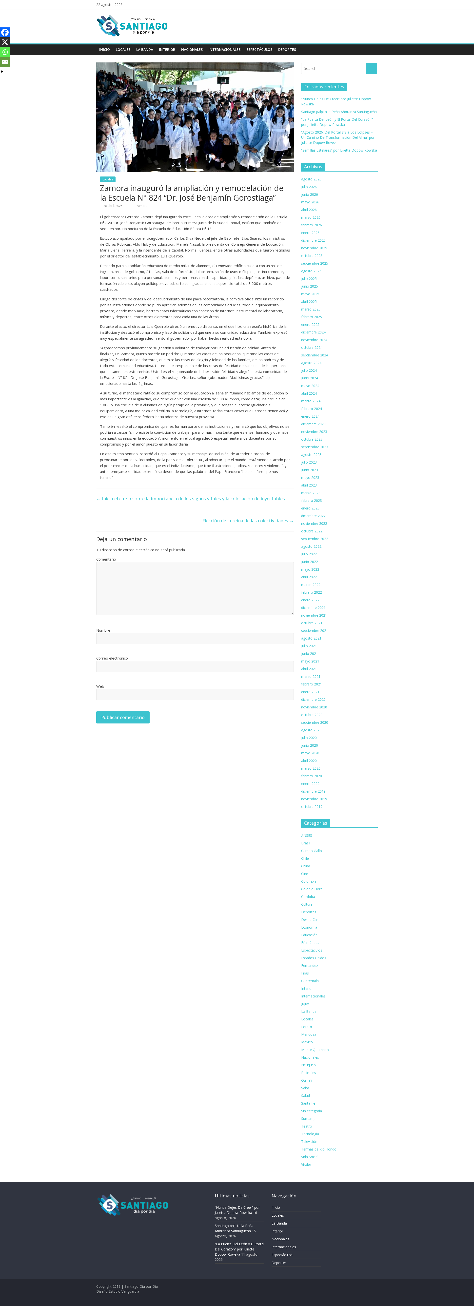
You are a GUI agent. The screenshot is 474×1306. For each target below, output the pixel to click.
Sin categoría (311, 1111)
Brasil (305, 843)
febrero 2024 (311, 408)
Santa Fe (308, 1103)
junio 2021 (309, 653)
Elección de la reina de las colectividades (248, 521)
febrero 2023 (311, 500)
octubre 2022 (311, 531)
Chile (305, 858)
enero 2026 (310, 232)
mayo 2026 (310, 202)
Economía (309, 927)
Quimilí (306, 1080)
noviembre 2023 (314, 431)
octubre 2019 (311, 806)
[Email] (5, 62)
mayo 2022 (310, 569)
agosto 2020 (311, 730)
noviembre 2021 (314, 615)
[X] (5, 42)
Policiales (308, 1072)
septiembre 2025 (314, 263)
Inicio (104, 49)
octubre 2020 (311, 714)
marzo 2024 (310, 401)
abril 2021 (309, 668)
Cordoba (308, 896)
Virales (306, 1164)
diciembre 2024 (313, 332)
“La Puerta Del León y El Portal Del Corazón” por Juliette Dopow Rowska (239, 1249)
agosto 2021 (311, 638)
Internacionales (224, 49)
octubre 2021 (311, 623)
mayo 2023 (310, 477)
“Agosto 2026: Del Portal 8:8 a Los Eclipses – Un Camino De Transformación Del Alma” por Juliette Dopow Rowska (338, 137)
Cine (304, 873)
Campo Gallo (311, 850)
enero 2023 (310, 508)
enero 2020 (310, 783)
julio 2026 (309, 186)
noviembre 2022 (314, 523)
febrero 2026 (311, 225)
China (305, 866)
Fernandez (309, 965)
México (307, 1042)
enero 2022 (310, 600)
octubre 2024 (311, 347)
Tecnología (310, 1133)
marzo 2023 (310, 492)
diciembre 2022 (313, 515)
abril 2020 (309, 760)
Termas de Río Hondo (318, 1149)
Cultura (307, 904)
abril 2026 (309, 209)
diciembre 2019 (313, 791)
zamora (142, 206)
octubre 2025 (311, 255)
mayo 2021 (310, 661)
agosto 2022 (311, 546)
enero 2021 (310, 691)
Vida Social (309, 1156)
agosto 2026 (311, 179)
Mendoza (308, 1034)
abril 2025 (309, 301)
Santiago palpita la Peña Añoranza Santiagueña (339, 111)
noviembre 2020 (314, 707)
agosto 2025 (311, 271)
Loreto (306, 1026)
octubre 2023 (311, 439)
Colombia (308, 881)
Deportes (287, 49)
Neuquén (308, 1065)
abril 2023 (309, 485)
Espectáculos (259, 49)
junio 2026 (309, 194)
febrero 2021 (311, 684)
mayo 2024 (310, 385)
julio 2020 (309, 737)
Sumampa (309, 1118)
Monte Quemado (315, 1049)
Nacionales (192, 49)
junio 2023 (309, 470)
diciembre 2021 (313, 607)
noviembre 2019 (314, 799)
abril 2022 (309, 577)
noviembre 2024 (314, 339)
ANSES (306, 835)
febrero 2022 (311, 592)
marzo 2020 (310, 768)
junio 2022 (309, 561)
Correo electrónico (112, 658)
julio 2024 (309, 370)
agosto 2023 (311, 454)
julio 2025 (309, 278)
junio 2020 (309, 745)
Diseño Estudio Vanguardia (117, 1291)
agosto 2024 (311, 362)
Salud (305, 1095)
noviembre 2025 (314, 248)
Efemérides (310, 942)
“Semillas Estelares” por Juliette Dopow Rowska (339, 150)
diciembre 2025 (313, 240)
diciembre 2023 (313, 424)
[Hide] (2, 72)
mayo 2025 (310, 294)
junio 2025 (309, 286)
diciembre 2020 (313, 699)
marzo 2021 (310, 676)
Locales (123, 49)
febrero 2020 (311, 776)
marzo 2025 (310, 309)
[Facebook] (5, 32)
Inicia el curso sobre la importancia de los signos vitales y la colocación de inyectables (190, 499)
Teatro (306, 1126)
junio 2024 (309, 378)
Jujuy (305, 1003)
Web (100, 686)
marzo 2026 (310, 217)
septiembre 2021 (314, 630)
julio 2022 (309, 554)
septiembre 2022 (314, 538)
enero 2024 (310, 416)
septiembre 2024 (314, 355)
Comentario (106, 559)
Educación (309, 935)
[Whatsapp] (5, 52)
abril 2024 (309, 393)
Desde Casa (310, 919)
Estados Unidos (313, 957)
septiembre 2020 (314, 722)
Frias (305, 973)
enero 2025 (310, 324)
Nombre (103, 630)
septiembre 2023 (314, 447)
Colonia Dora (311, 889)
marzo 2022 (310, 584)
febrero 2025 (311, 316)
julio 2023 (309, 462)
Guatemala (310, 980)
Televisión (309, 1141)
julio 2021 (309, 645)
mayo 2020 (310, 753)
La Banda (144, 49)
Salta (305, 1088)
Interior (167, 49)
